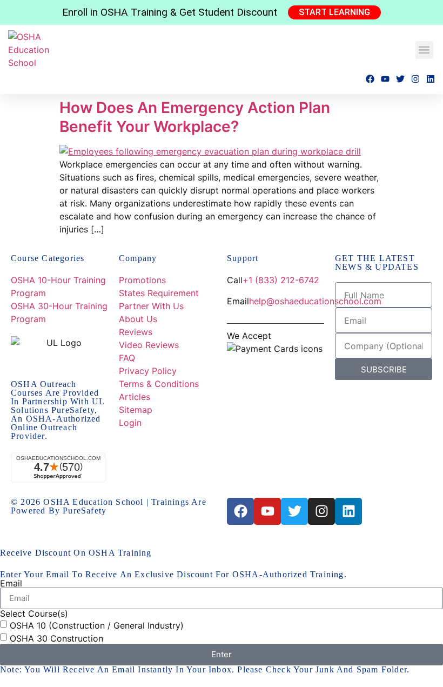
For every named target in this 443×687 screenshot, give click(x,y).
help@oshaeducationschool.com (315, 301)
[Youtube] (385, 79)
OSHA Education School (93, 501)
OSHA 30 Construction (56, 637)
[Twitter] (400, 79)
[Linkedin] (430, 79)
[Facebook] (370, 79)
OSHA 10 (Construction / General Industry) (97, 624)
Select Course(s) (34, 613)
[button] (424, 50)
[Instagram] (415, 79)
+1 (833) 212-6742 (281, 280)
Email (11, 583)
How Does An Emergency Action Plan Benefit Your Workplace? (194, 117)
